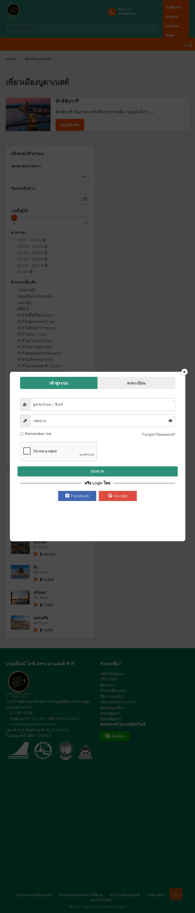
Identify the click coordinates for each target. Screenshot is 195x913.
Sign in (97, 471)
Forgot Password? (158, 434)
